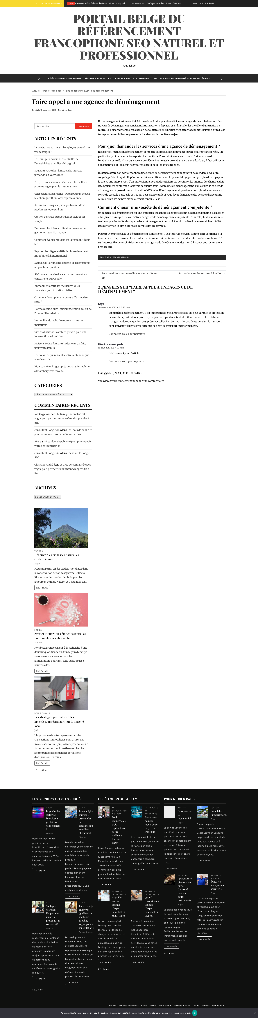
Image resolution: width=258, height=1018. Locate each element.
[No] (254, 1015)
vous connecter (120, 380)
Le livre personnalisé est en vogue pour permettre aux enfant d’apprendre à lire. (61, 418)
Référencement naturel (98, 78)
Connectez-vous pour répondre (127, 333)
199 (42, 770)
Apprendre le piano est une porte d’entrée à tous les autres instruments (185, 889)
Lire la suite (105, 884)
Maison (112, 1005)
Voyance (182, 808)
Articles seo (122, 78)
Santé (38, 630)
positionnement (142, 78)
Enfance (182, 875)
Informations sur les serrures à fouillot (199, 273)
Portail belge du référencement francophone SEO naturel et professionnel (129, 36)
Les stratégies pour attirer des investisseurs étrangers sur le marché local (59, 721)
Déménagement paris (110, 344)
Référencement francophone (64, 78)
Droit (49, 808)
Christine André (43, 464)
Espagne (215, 808)
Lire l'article (42, 587)
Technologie (218, 1005)
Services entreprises (129, 1005)
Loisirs (196, 1005)
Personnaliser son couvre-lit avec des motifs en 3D (129, 275)
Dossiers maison (121, 257)
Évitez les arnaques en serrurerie (217, 885)
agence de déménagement (161, 172)
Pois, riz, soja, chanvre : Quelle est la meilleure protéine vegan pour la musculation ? (86, 916)
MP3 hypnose (42, 414)
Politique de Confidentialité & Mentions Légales (182, 78)
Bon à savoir (42, 713)
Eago (70, 110)
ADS (37, 441)
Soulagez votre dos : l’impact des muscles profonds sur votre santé (113, 3)
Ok (195, 1013)
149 (39, 989)
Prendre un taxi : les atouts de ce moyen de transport (151, 824)
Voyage (38, 551)
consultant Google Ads (47, 430)
